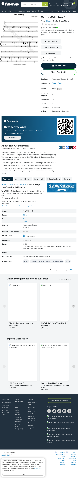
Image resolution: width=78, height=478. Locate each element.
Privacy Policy (19, 429)
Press (16, 407)
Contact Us (18, 417)
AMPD (70, 270)
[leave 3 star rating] (48, 24)
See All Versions (50, 47)
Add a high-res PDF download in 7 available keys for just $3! (58, 59)
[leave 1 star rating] (42, 24)
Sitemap (30, 425)
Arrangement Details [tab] (22, 179)
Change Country (6, 455)
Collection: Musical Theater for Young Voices (18, 206)
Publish (17, 410)
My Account (64, 5)
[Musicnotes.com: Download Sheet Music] (10, 4)
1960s (67, 261)
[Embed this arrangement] (60, 147)
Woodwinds (21, 11)
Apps (51, 11)
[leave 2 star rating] (45, 24)
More (59, 11)
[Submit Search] (45, 4)
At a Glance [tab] (7, 179)
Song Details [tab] (38, 179)
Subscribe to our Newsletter (59, 400)
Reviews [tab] (67, 179)
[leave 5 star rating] (55, 24)
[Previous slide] (4, 306)
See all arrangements (64, 279)
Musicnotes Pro (53, 3)
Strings (34, 11)
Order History (6, 405)
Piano (4, 11)
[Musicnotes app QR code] (65, 129)
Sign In (67, 3)
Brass (28, 11)
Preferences (5, 407)
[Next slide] (73, 306)
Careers (17, 405)
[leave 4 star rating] (52, 24)
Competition (31, 428)
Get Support (5, 415)
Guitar (9, 11)
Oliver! (48, 21)
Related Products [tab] (53, 179)
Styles (42, 11)
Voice (14, 11)
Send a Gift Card (53, 5)
